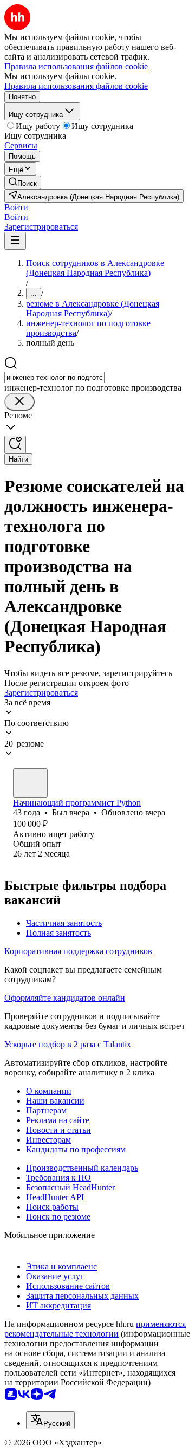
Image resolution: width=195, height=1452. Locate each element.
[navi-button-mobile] (15, 241)
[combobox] (54, 377)
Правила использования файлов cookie (76, 85)
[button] (16, 207)
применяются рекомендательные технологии (95, 1328)
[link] (22, 182)
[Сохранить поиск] (15, 444)
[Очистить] (19, 402)
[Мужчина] (30, 783)
